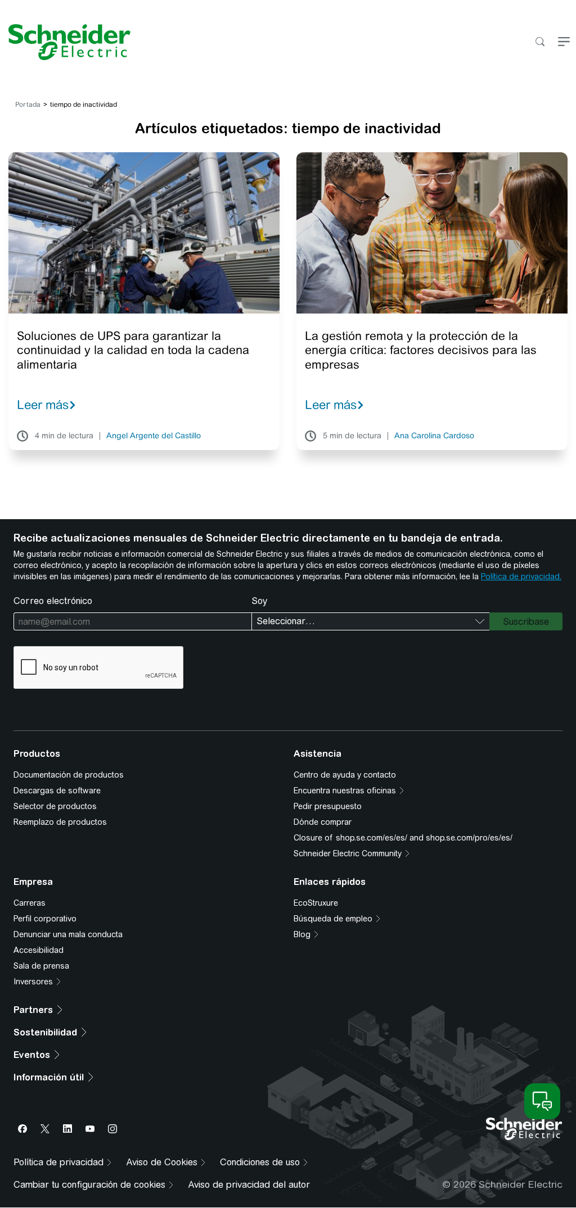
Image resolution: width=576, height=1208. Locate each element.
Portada (27, 104)
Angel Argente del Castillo (153, 436)
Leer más (43, 404)
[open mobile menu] (564, 42)
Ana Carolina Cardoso (434, 436)
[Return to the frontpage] (65, 42)
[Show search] (540, 42)
